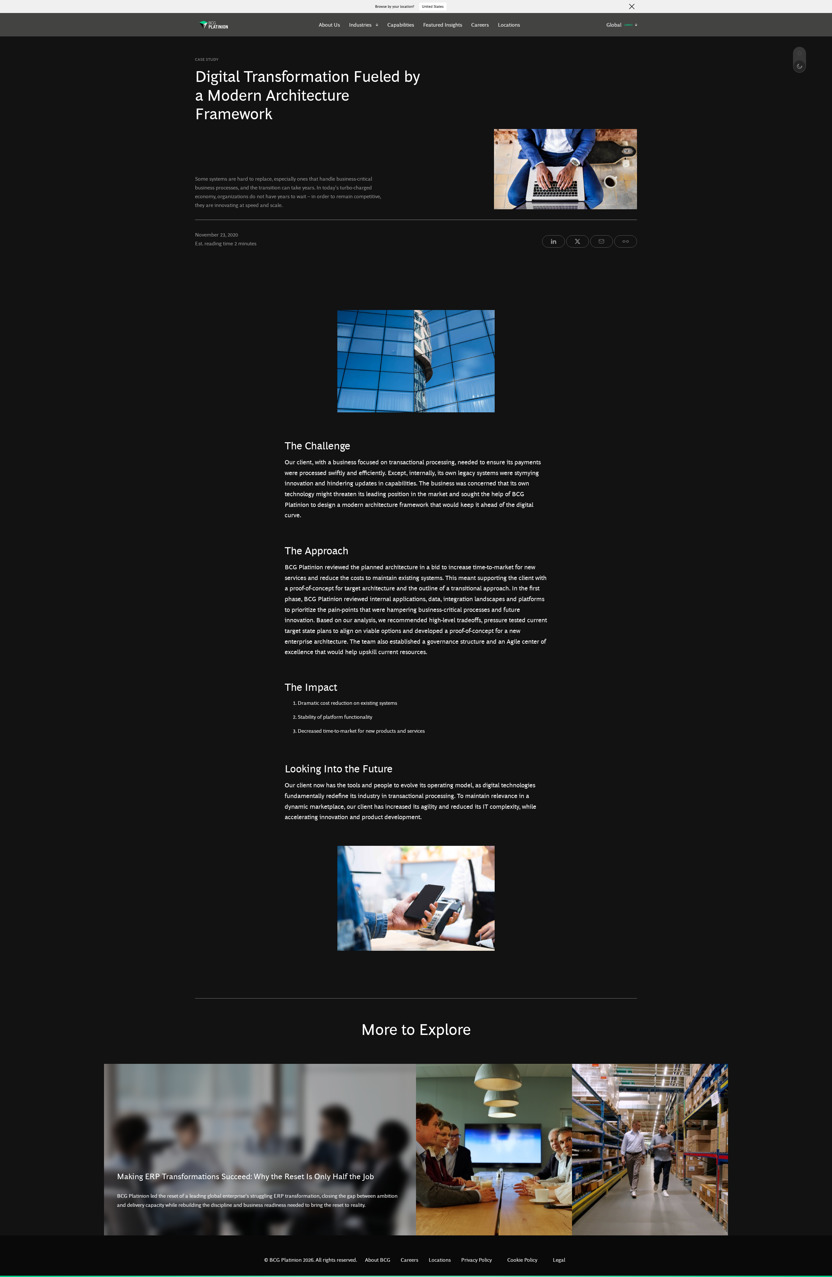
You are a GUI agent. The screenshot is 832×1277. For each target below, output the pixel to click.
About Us (329, 24)
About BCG (377, 1259)
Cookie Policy (522, 1259)
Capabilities (400, 24)
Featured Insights (442, 24)
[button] (364, 24)
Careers (480, 24)
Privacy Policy (476, 1259)
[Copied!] (625, 241)
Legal (559, 1259)
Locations (509, 24)
